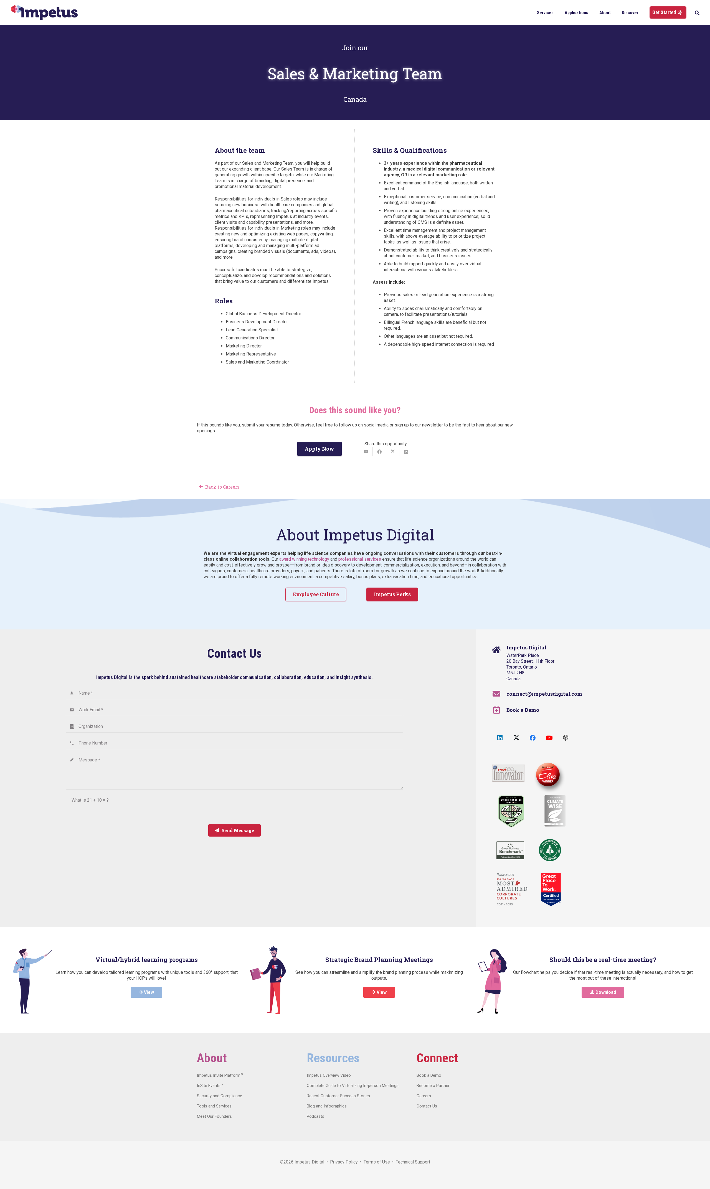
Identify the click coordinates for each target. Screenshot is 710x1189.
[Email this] (366, 451)
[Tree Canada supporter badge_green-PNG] (550, 850)
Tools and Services (214, 1106)
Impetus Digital (309, 1162)
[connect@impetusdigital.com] (499, 694)
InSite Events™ (210, 1085)
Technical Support (413, 1162)
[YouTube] (549, 738)
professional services (359, 559)
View (148, 992)
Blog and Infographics (327, 1106)
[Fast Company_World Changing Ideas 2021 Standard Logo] (511, 811)
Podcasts (315, 1116)
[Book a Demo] (499, 710)
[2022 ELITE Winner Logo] (547, 775)
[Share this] (379, 451)
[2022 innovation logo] (508, 773)
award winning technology (304, 559)
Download (605, 992)
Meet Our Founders (214, 1116)
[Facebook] (532, 738)
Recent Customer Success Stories (338, 1095)
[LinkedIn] (500, 738)
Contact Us (427, 1106)
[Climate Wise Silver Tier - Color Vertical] (555, 810)
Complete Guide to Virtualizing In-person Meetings (353, 1085)
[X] (516, 738)
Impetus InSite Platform (220, 1075)
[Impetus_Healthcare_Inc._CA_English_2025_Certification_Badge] (551, 889)
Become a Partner (433, 1085)
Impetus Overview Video (329, 1075)
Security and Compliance (219, 1095)
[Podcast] (565, 738)
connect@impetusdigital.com (544, 693)
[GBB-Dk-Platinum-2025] (510, 850)
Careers (424, 1095)
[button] (557, 12)
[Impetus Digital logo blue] (44, 12)
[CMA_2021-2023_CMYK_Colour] (512, 889)
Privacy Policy (344, 1162)
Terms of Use (377, 1162)
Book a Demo (522, 710)
